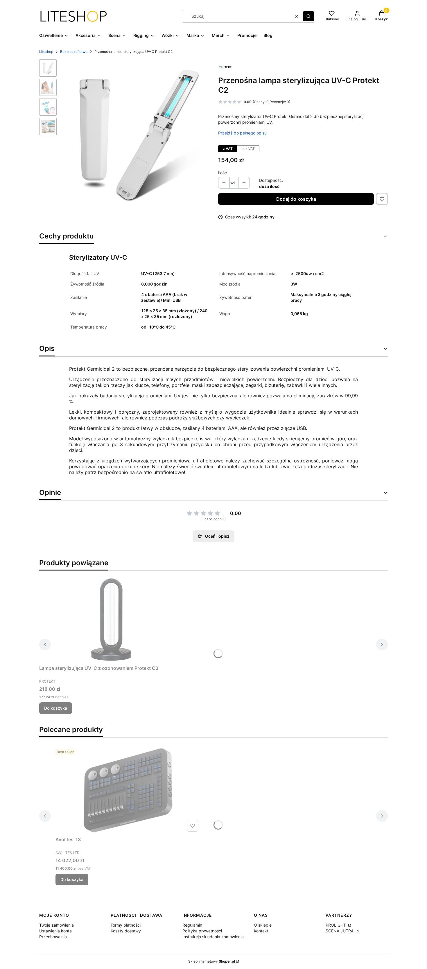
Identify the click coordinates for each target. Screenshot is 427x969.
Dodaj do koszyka (296, 199)
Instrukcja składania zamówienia (213, 936)
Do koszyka (55, 708)
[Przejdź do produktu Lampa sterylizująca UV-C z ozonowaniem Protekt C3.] (111, 619)
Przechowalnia (53, 936)
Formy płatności (126, 925)
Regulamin (192, 925)
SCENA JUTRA (340, 930)
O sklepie (263, 925)
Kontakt (261, 930)
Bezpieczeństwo (73, 51)
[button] (308, 16)
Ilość (222, 172)
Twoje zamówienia (56, 925)
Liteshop (46, 51)
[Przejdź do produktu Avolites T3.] (128, 790)
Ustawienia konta (55, 930)
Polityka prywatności (202, 930)
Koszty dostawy (126, 930)
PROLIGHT (336, 925)
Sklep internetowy (211, 961)
